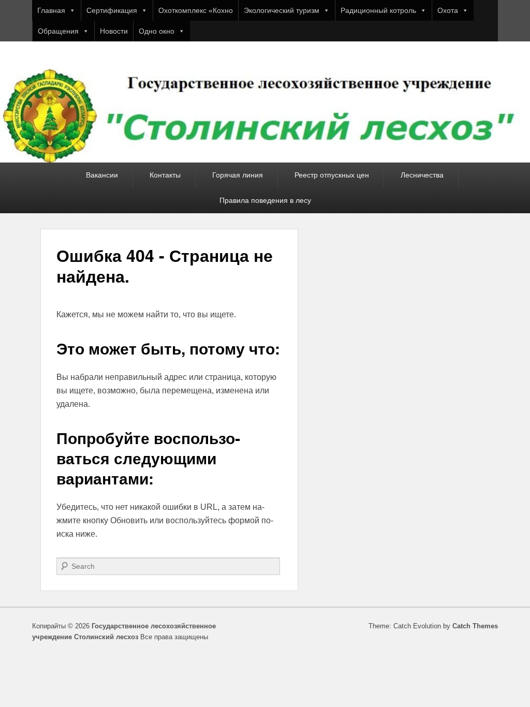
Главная (51, 10)
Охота (447, 10)
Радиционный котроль (378, 10)
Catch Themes (475, 626)
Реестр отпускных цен (332, 175)
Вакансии (102, 175)
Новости (114, 31)
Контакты (165, 175)
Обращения (58, 31)
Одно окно (156, 31)
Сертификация (111, 10)
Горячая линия (237, 175)
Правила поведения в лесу (265, 200)
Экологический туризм (281, 10)
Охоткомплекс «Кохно (195, 10)
